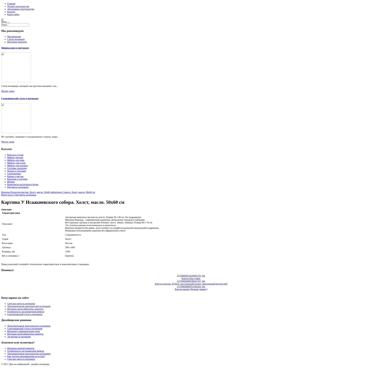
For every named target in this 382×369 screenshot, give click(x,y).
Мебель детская (15, 157)
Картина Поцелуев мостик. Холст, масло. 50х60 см (27, 192)
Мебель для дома (15, 160)
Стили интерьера (16, 39)
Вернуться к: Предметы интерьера (18, 195)
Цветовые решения (17, 42)
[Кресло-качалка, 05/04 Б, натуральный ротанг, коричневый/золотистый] (191, 281)
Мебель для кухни (16, 163)
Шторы (11, 181)
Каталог (11, 11)
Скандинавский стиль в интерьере (19, 98)
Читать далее (7, 91)
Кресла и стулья (15, 155)
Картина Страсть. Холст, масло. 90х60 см (74, 192)
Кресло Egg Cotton (191, 278)
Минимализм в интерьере (15, 48)
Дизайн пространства (18, 6)
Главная (11, 3)
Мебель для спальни (17, 165)
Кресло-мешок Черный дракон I (191, 289)
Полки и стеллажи (16, 171)
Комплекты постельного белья (22, 184)
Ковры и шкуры (15, 176)
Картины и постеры (17, 179)
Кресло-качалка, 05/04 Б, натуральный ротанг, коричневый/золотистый (191, 284)
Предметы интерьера (18, 187)
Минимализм (14, 36)
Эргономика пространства (20, 9)
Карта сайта (13, 14)
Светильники (14, 173)
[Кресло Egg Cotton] (191, 276)
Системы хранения (17, 168)
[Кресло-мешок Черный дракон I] (191, 286)
